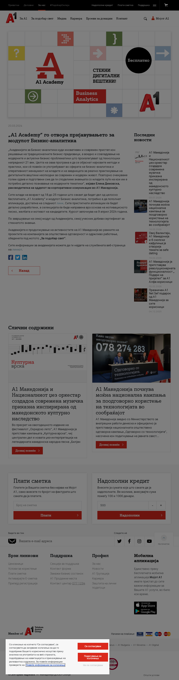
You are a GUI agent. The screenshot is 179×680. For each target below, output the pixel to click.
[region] (57, 656)
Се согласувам (93, 646)
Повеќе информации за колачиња (45, 665)
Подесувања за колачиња (93, 657)
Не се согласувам (93, 665)
